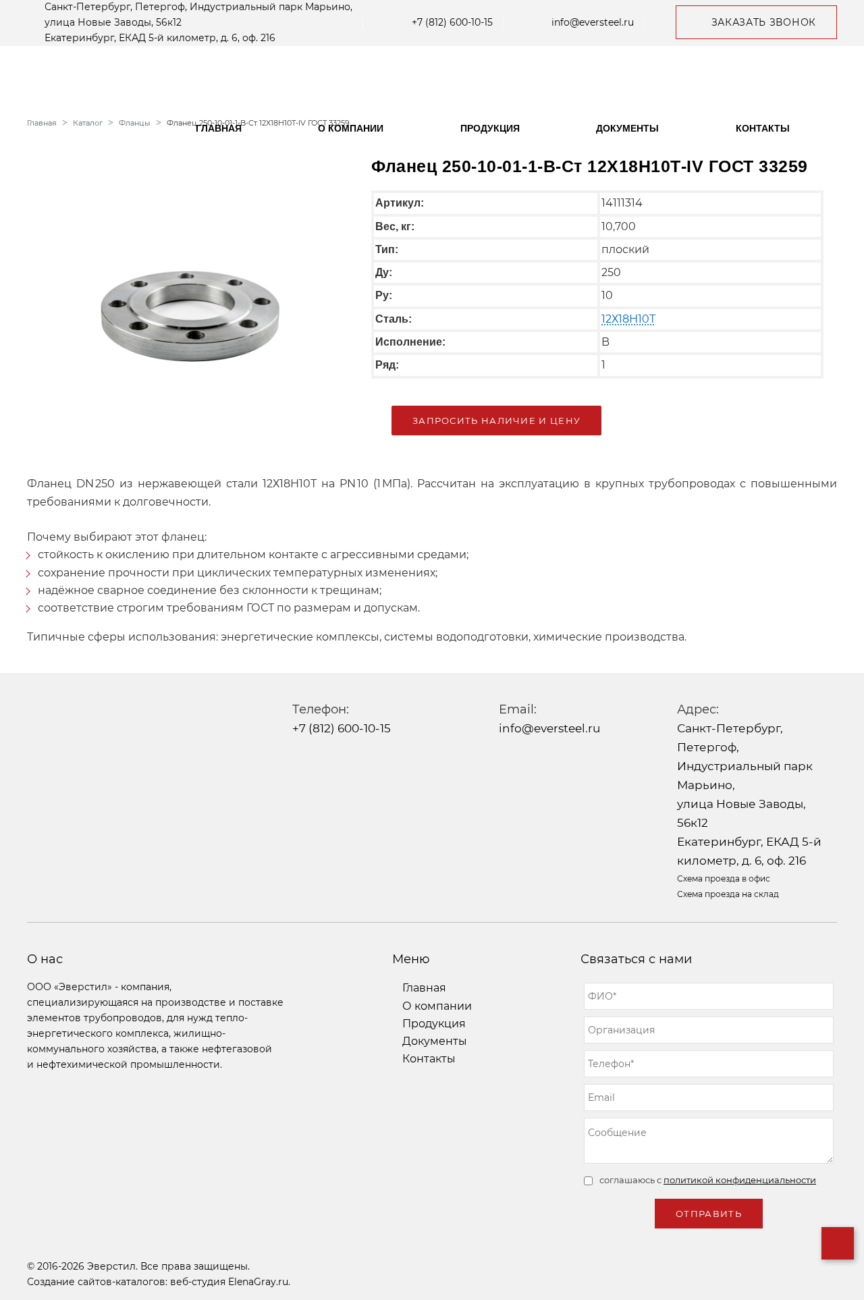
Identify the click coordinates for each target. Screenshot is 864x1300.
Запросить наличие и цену (496, 420)
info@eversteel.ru (592, 22)
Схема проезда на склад (728, 894)
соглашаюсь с (707, 1179)
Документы (627, 128)
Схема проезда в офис (723, 878)
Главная (219, 128)
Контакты (763, 128)
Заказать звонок (764, 22)
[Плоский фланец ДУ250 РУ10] (189, 299)
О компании (350, 128)
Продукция (490, 128)
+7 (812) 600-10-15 (452, 22)
